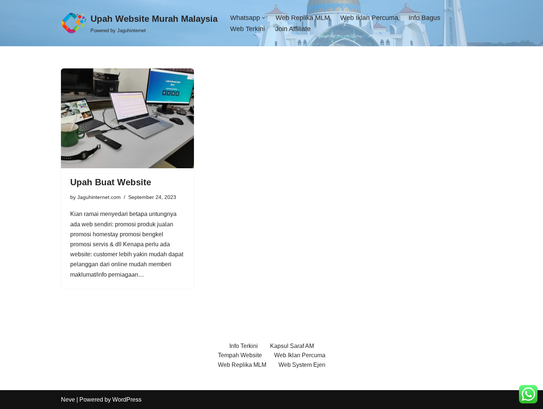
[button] (263, 18)
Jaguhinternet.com (99, 197)
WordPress (126, 399)
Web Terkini (247, 29)
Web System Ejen (302, 365)
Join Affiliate (293, 29)
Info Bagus (424, 17)
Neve (68, 399)
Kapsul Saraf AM (292, 346)
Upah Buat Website (110, 182)
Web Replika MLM (303, 17)
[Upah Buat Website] (127, 118)
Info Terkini (243, 346)
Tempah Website (240, 355)
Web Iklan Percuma (369, 17)
